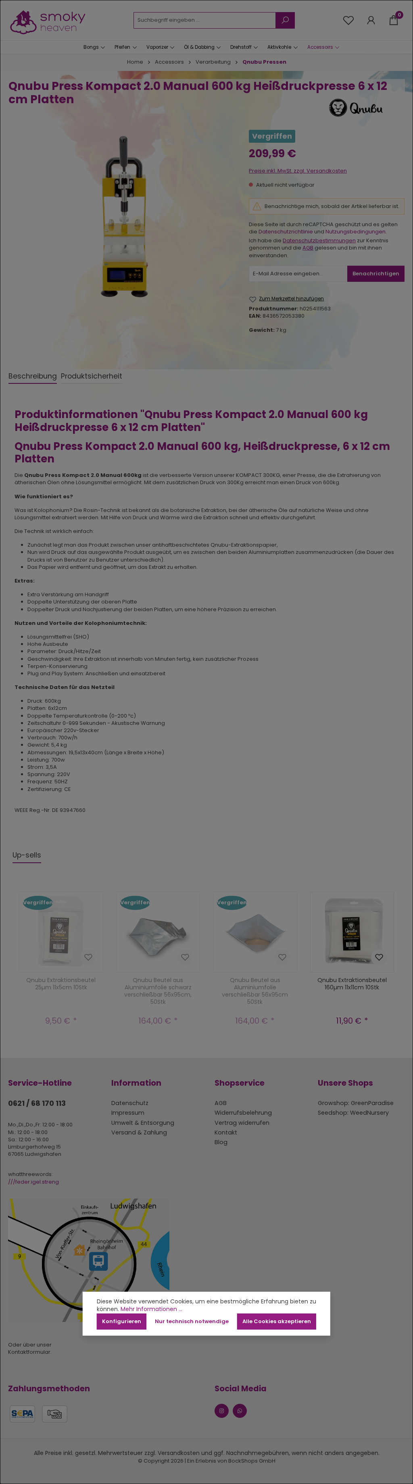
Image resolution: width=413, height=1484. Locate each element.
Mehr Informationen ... (151, 1309)
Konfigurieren (121, 1321)
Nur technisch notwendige (192, 1321)
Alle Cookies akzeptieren (276, 1321)
